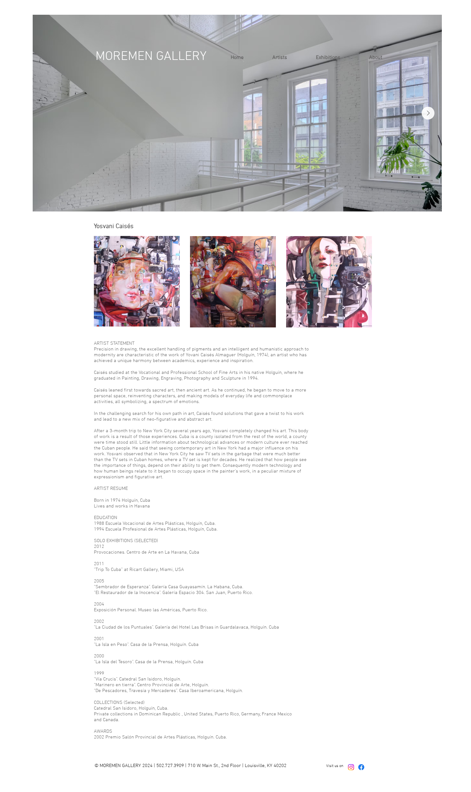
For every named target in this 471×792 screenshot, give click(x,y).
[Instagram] (351, 767)
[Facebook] (361, 767)
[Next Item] (428, 113)
